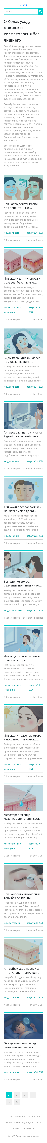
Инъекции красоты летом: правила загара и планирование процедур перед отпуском (22, 658)
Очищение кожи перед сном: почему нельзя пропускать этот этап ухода (23, 1045)
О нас (9, 1116)
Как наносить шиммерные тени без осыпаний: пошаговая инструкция (22, 896)
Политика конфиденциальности (23, 1122)
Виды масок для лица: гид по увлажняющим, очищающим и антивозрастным (22, 360)
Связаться (28, 1128)
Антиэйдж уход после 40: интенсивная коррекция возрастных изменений (21, 970)
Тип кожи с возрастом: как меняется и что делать (22, 509)
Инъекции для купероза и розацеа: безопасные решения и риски (22, 280)
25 (17, 1101)
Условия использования (27, 1116)
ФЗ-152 (16, 1128)
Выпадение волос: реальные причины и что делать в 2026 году (21, 583)
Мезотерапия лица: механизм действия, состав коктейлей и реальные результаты (23, 816)
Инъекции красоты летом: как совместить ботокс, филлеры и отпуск (22, 737)
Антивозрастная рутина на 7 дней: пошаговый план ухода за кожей (23, 434)
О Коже (23, 4)
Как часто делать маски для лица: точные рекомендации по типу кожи (21, 206)
